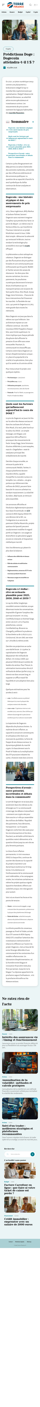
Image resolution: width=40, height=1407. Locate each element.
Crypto (8, 49)
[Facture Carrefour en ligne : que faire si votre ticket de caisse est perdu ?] (20, 1171)
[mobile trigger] (4, 5)
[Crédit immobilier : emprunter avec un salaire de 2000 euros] (20, 1205)
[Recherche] (30, 5)
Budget (6, 1182)
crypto (27, 246)
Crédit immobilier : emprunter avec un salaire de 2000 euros (18, 1221)
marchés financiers (16, 113)
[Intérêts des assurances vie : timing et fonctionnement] (20, 1020)
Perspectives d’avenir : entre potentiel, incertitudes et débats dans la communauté (20, 155)
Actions (4, 1077)
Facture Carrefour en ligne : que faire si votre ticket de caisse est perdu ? (19, 1189)
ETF (28, 511)
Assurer (4, 1034)
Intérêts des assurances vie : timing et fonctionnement (20, 1039)
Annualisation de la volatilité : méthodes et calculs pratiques (17, 1083)
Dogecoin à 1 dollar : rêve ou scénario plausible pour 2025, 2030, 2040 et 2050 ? (19, 147)
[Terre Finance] (15, 5)
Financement (8, 1216)
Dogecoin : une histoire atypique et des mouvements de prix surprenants (20, 130)
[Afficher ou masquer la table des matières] (31, 122)
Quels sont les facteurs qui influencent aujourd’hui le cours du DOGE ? (20, 138)
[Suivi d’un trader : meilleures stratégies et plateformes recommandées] (20, 1108)
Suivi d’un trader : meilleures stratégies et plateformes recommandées (17, 1130)
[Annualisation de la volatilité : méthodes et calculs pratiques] (20, 1063)
